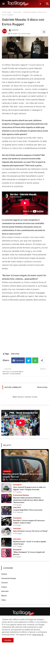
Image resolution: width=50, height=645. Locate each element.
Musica (4, 596)
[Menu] (3, 3)
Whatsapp (35, 360)
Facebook (19, 360)
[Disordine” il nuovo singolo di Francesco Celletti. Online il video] (6, 521)
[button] (41, 4)
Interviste (17, 12)
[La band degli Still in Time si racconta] (6, 510)
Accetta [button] (7, 640)
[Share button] (42, 360)
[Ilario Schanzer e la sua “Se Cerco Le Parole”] (6, 531)
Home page (6, 12)
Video (3, 600)
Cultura (4, 587)
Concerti (4, 583)
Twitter (29, 360)
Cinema (4, 574)
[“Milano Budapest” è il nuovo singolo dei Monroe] (6, 552)
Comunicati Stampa (8, 578)
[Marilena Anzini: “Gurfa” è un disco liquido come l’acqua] (6, 542)
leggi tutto (36, 634)
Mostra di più (42, 387)
